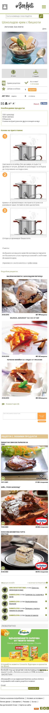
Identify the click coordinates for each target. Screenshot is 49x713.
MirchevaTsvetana (17, 588)
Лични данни (5, 702)
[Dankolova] (5, 597)
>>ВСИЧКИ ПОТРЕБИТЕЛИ (36, 583)
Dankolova (14, 595)
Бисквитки (17, 702)
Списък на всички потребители (12, 698)
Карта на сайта (25, 705)
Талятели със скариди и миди (26, 596)
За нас (34, 702)
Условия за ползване (35, 698)
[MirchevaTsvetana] (5, 590)
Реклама (26, 702)
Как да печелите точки (8, 705)
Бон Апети (18, 27)
